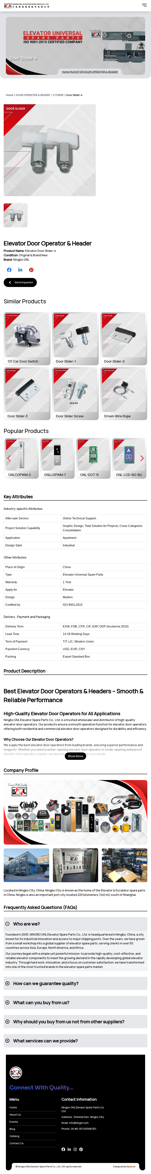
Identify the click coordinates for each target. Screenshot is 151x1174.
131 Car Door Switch (23, 361)
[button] (75, 923)
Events (14, 1121)
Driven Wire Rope (117, 416)
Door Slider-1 (66, 361)
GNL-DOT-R (53, 474)
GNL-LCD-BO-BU (93, 474)
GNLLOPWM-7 (19, 474)
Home (65, 72)
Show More (75, 756)
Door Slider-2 (114, 361)
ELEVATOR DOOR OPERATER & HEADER (94, 72)
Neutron (131, 1166)
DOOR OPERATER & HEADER (33, 95)
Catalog (14, 1136)
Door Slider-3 (18, 416)
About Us (15, 1114)
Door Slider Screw (70, 416)
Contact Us (17, 1143)
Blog (12, 1129)
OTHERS (58, 95)
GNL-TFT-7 (124, 474)
